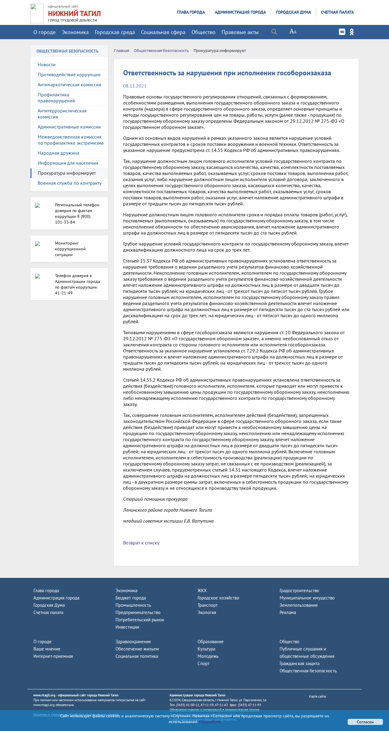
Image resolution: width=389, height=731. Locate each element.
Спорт (203, 663)
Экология (207, 612)
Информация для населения (68, 163)
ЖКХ (202, 590)
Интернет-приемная (53, 656)
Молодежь (208, 656)
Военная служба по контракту (70, 183)
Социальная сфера (163, 32)
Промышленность (133, 605)
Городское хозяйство (218, 598)
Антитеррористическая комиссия (62, 114)
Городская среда (115, 32)
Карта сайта (317, 696)
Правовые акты (240, 32)
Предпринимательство (137, 612)
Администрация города (240, 12)
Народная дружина (58, 153)
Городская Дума (293, 12)
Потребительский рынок (139, 620)
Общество (203, 32)
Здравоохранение (133, 641)
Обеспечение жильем (137, 649)
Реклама (288, 612)
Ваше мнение (46, 649)
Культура (206, 649)
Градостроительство (299, 590)
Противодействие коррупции (69, 74)
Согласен (365, 722)
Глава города (191, 12)
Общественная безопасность (308, 671)
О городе (44, 32)
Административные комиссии (69, 127)
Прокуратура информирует (67, 173)
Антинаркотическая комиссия (69, 84)
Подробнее (209, 721)
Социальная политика (136, 656)
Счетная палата (337, 12)
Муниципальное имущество (307, 598)
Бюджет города (130, 598)
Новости (47, 64)
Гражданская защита (299, 663)
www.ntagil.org (44, 695)
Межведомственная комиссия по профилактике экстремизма (71, 140)
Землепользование (299, 605)
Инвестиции (127, 627)
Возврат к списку (141, 543)
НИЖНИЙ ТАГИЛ (74, 13)
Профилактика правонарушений (56, 97)
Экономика (75, 32)
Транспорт (208, 605)
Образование (211, 641)
